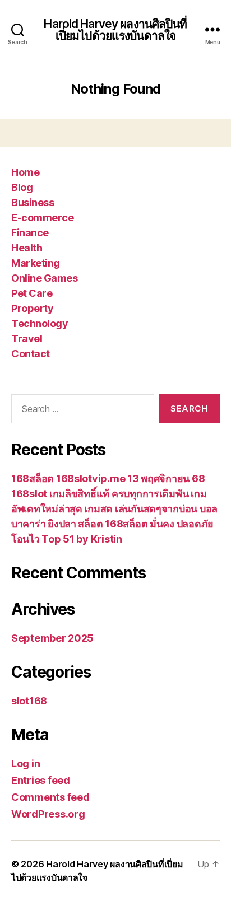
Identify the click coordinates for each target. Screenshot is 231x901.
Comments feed (50, 797)
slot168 (29, 701)
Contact (30, 354)
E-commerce (42, 217)
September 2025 (52, 638)
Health (26, 248)
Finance (30, 233)
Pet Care (31, 293)
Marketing (35, 263)
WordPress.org (48, 814)
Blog (22, 187)
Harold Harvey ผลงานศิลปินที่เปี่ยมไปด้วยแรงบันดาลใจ (115, 29)
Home (25, 172)
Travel (26, 338)
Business (32, 202)
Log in (25, 763)
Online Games (44, 278)
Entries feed (40, 780)
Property (32, 308)
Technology (39, 323)
